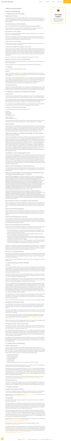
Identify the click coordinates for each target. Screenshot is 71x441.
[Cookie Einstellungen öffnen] (2, 439)
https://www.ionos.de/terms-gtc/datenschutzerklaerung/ (32, 377)
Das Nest (47, 1)
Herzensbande (7, 2)
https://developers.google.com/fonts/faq (30, 394)
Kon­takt (53, 1)
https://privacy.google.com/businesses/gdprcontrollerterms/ (16, 419)
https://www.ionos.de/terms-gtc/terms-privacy (19, 75)
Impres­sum (59, 1)
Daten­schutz (67, 1)
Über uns (41, 1)
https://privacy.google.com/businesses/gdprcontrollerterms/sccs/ (15, 421)
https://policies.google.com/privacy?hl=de (20, 395)
